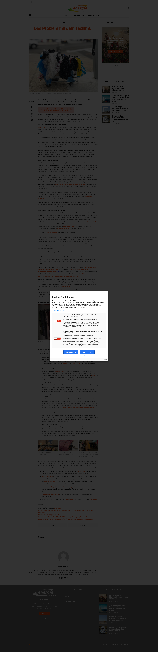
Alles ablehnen (87, 352)
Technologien (93, 301)
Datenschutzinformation (59, 310)
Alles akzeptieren (71, 352)
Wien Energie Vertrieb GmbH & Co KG (68, 301)
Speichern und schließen (79, 356)
